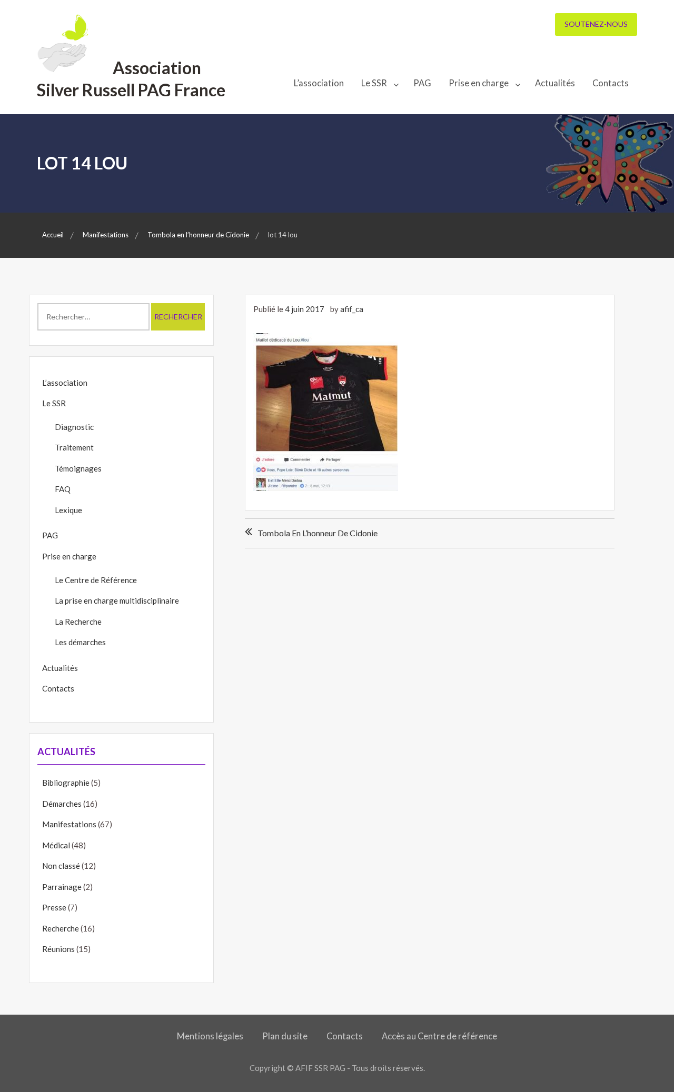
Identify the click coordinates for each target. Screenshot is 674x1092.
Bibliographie (66, 782)
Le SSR (374, 83)
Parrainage (62, 886)
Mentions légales (210, 1036)
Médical (56, 845)
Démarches (62, 803)
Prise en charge (479, 83)
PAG (422, 83)
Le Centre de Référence (96, 580)
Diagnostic (74, 427)
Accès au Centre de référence (439, 1036)
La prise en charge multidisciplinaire (117, 600)
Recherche (60, 928)
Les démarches (80, 642)
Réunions (58, 949)
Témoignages (78, 468)
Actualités (555, 83)
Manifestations (69, 824)
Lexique (68, 510)
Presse (54, 907)
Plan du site (285, 1036)
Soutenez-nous (596, 23)
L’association (319, 83)
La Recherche (78, 621)
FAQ (63, 489)
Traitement (74, 447)
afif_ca (351, 309)
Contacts (610, 83)
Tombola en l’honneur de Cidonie (317, 533)
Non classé (61, 865)
